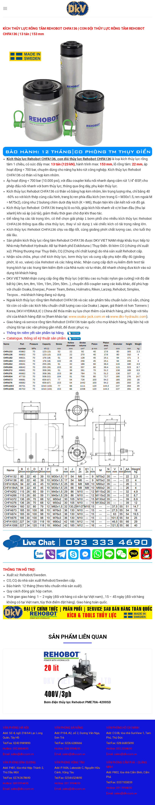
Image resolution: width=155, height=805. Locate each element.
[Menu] (5, 8)
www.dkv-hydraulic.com (128, 316)
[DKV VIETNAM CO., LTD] (77, 8)
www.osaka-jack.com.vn (87, 316)
